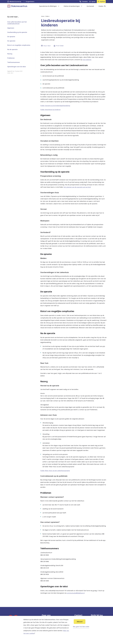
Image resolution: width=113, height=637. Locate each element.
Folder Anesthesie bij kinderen (50, 109)
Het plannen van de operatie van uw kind (77, 187)
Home (42, 16)
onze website (86, 60)
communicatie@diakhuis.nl (75, 593)
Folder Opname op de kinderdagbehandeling (55, 105)
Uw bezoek (90, 6)
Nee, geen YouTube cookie (81, 626)
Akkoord (79, 622)
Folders (47, 16)
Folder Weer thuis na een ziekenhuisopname (55, 471)
